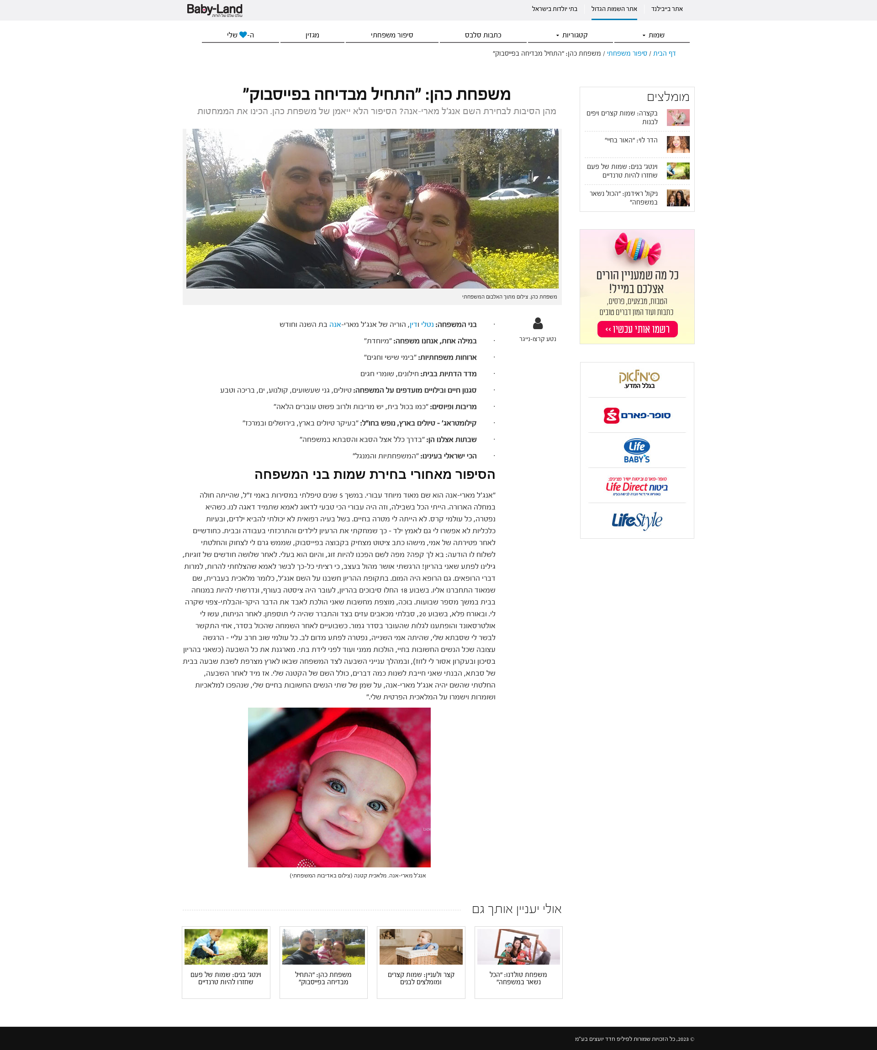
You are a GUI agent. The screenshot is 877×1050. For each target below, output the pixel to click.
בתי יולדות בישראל (554, 9)
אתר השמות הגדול (614, 9)
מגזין (312, 35)
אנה (335, 324)
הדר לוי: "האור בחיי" (631, 140)
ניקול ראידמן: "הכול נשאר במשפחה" (624, 198)
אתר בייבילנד (667, 9)
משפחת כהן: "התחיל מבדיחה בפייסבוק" (323, 978)
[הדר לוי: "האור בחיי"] (678, 144)
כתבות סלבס (483, 35)
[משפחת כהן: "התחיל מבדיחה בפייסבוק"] (323, 946)
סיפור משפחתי (392, 35)
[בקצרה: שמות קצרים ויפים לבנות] (678, 117)
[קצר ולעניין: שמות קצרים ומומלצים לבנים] (421, 946)
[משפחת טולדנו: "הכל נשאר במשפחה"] (518, 946)
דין (413, 324)
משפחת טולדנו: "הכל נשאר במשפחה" (518, 978)
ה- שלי (240, 35)
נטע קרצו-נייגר (537, 339)
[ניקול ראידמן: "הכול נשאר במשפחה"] (678, 197)
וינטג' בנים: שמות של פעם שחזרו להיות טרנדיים (225, 978)
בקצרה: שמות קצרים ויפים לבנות (622, 118)
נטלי (427, 324)
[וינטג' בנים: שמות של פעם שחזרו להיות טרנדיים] (226, 946)
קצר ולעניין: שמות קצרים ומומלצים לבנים (421, 978)
